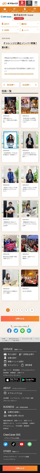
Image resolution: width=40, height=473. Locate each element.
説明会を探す (28, 354)
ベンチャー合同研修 (22, 423)
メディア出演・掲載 (27, 398)
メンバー (31, 30)
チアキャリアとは (15, 393)
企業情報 (11, 30)
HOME (3, 338)
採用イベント (18, 420)
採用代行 (6, 428)
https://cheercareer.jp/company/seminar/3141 (18, 74)
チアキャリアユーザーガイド (12, 375)
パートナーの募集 (23, 456)
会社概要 (6, 398)
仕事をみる (20, 319)
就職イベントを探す (16, 361)
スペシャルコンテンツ (28, 370)
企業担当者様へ (14, 412)
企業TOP (11, 24)
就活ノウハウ (7, 370)
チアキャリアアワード (10, 456)
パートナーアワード (9, 459)
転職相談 (13, 372)
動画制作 (26, 426)
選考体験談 (16, 370)
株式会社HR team (14, 338)
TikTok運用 (19, 426)
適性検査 (28, 365)
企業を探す (12, 358)
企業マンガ (20, 372)
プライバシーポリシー (10, 401)
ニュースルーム (15, 398)
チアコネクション (8, 426)
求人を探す (12, 354)
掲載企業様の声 (8, 420)
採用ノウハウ (28, 420)
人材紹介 (32, 423)
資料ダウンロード (8, 423)
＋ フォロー (19, 18)
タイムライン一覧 (27, 338)
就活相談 (6, 372)
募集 (31, 24)
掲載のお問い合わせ (16, 416)
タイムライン (13, 365)
